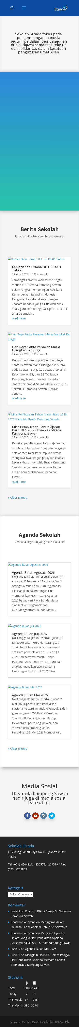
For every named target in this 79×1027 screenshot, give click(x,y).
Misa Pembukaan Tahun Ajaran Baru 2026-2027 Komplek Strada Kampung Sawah (36, 430)
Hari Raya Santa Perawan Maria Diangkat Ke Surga (36, 348)
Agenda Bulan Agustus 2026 (33, 572)
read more (19, 318)
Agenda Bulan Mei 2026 (30, 695)
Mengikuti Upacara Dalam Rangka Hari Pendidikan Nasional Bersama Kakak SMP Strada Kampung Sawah (40, 938)
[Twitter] (51, 815)
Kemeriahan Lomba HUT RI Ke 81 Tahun (37, 268)
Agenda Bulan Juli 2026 (29, 634)
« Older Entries (17, 497)
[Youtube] (35, 815)
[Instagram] (43, 815)
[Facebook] (27, 815)
